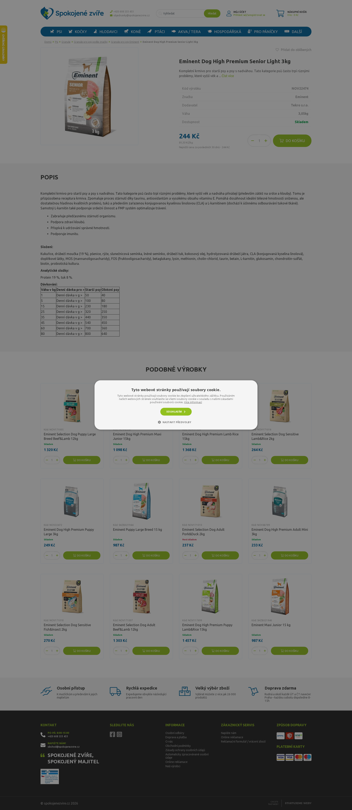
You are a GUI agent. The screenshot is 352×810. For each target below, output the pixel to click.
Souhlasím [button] (174, 411)
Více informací (193, 402)
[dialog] (176, 405)
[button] (176, 422)
